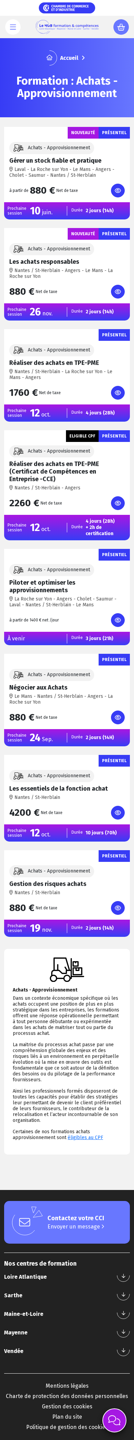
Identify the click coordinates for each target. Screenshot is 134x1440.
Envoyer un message (74, 1226)
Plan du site (67, 1417)
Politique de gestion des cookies (67, 1427)
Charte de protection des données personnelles (67, 1396)
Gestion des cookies (67, 1406)
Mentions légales (67, 1386)
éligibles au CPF (85, 1137)
